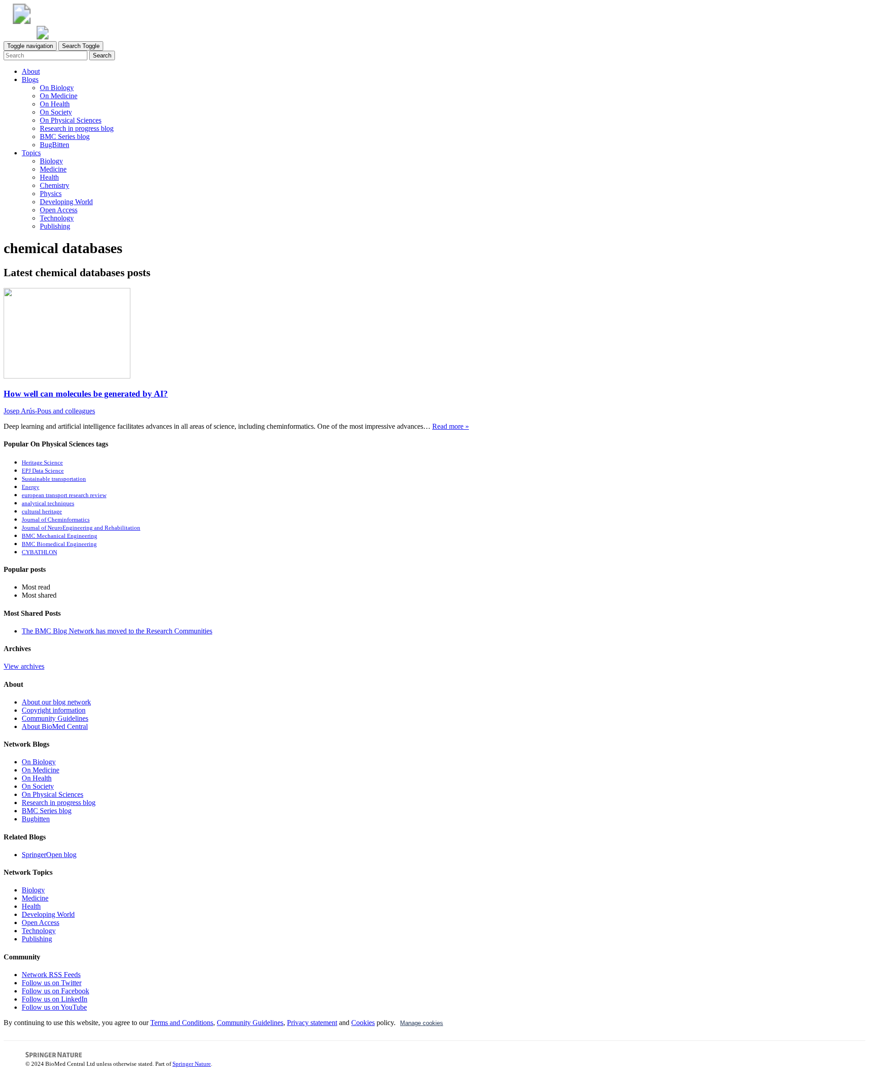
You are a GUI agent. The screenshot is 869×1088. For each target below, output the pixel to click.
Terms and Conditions (181, 1022)
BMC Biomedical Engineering (59, 544)
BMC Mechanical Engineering (59, 536)
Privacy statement (312, 1022)
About (31, 71)
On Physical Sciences (70, 120)
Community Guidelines (55, 718)
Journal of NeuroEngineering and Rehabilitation (81, 528)
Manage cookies (421, 1023)
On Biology (57, 87)
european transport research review (64, 495)
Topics (31, 153)
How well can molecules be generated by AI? (86, 393)
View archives (24, 666)
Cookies (363, 1022)
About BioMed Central (55, 726)
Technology (57, 218)
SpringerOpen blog (49, 854)
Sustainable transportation (54, 479)
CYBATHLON (39, 552)
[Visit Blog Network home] (42, 37)
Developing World (66, 202)
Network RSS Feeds (51, 974)
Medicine (53, 169)
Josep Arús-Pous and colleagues (49, 411)
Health (49, 177)
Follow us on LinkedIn (54, 999)
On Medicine (58, 96)
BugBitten (54, 145)
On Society (56, 112)
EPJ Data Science (43, 471)
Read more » (450, 426)
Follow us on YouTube (54, 1007)
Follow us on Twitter (51, 983)
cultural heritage (42, 511)
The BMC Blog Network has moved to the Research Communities (117, 631)
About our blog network (56, 702)
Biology (51, 161)
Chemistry (54, 185)
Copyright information (54, 710)
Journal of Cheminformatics (56, 520)
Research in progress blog (77, 128)
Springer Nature (191, 1063)
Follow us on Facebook (55, 991)
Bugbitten (36, 819)
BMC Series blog (65, 136)
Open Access (58, 210)
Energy (30, 487)
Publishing (55, 226)
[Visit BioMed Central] (22, 21)
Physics (51, 193)
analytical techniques (48, 503)
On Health (55, 104)
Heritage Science (42, 463)
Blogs (30, 79)
